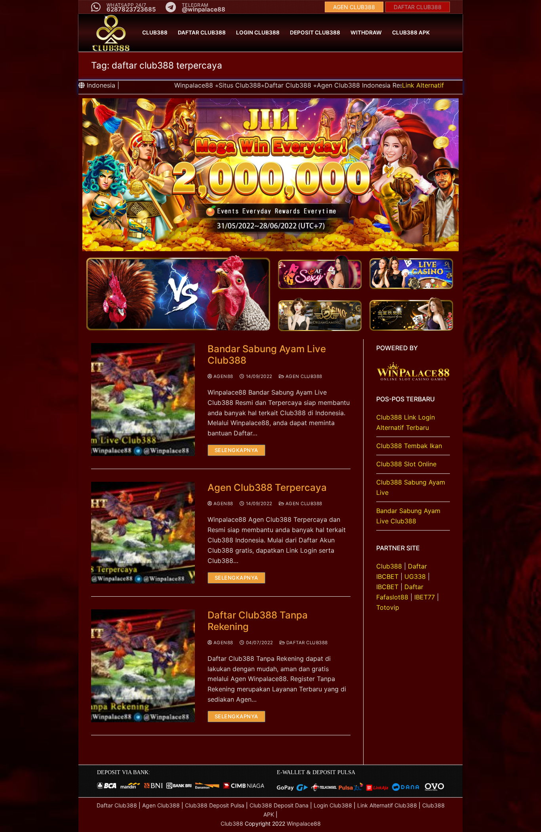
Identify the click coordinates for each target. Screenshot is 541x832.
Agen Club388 (303, 376)
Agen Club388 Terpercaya (267, 487)
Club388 (389, 566)
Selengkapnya (236, 450)
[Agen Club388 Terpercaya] (143, 532)
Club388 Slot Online (406, 464)
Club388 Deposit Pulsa (214, 805)
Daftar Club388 (306, 642)
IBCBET (387, 587)
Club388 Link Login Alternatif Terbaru (405, 422)
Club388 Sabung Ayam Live (410, 487)
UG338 (415, 576)
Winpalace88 (304, 823)
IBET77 (424, 597)
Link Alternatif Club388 (388, 805)
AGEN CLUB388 (354, 7)
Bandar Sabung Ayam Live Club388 (267, 354)
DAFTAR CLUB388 (418, 7)
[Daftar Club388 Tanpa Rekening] (143, 666)
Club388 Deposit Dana (279, 805)
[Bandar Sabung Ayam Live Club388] (143, 399)
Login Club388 (333, 805)
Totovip (387, 607)
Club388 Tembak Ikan (409, 446)
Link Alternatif (423, 85)
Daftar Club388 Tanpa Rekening (258, 620)
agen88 (222, 376)
